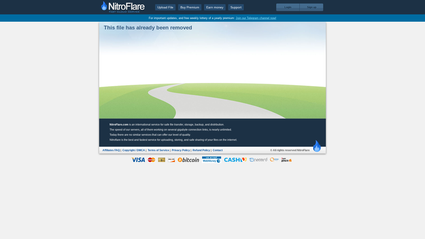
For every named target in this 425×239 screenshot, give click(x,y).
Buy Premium (189, 7)
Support (235, 7)
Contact (218, 150)
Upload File (165, 7)
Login (287, 7)
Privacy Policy (181, 150)
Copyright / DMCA (133, 150)
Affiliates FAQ (111, 150)
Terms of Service (158, 150)
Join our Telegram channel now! (256, 18)
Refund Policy (201, 150)
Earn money (214, 7)
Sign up (311, 7)
